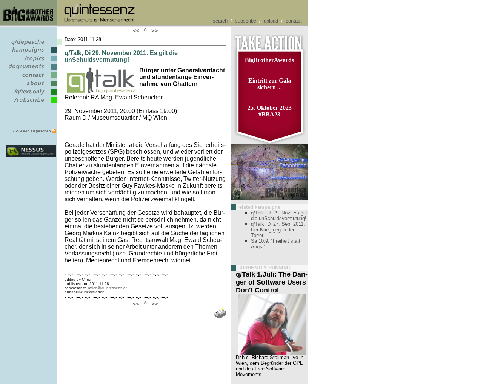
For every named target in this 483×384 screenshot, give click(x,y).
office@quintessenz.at (107, 288)
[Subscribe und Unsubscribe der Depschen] (31, 103)
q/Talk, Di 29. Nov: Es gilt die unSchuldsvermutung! (279, 215)
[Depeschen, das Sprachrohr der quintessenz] (31, 45)
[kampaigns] (31, 53)
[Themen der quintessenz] (31, 61)
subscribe (245, 21)
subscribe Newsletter (84, 292)
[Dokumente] (31, 70)
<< (137, 31)
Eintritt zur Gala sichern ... (269, 83)
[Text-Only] (31, 95)
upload (271, 21)
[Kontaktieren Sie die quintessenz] (31, 78)
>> (153, 31)
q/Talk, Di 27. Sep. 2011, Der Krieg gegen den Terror (278, 229)
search (220, 21)
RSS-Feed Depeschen (31, 131)
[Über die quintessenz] (31, 86)
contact (294, 21)
